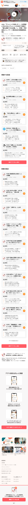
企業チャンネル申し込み (6, 481)
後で (14, 503)
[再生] (24, 82)
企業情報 (3, 462)
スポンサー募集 (4, 483)
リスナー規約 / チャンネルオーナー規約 (8, 464)
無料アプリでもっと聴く (14, 162)
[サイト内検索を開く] (19, 5)
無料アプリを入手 (14, 499)
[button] (14, 14)
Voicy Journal (16, 479)
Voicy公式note (16, 481)
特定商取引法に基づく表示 (6, 471)
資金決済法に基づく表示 (6, 473)
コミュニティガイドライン (6, 469)
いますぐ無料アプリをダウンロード (14, 427)
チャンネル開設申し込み (6, 479)
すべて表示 (24, 43)
